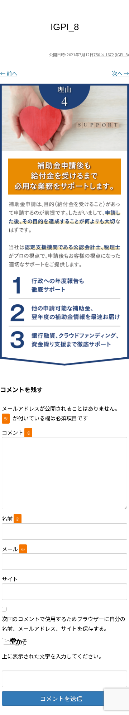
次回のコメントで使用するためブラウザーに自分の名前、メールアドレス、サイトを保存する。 (63, 623)
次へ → (120, 73)
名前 (11, 518)
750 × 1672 (104, 54)
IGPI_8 (122, 54)
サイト (10, 579)
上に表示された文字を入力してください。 (53, 656)
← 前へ (8, 73)
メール (13, 549)
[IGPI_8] (64, 222)
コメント (16, 432)
